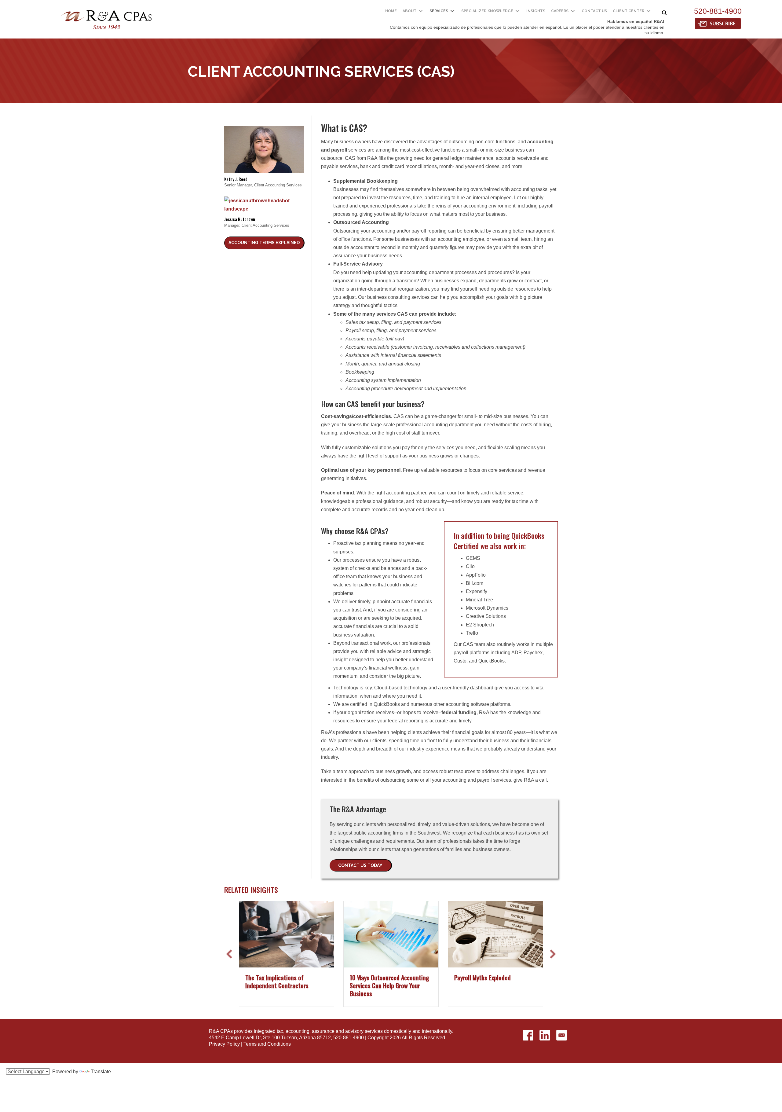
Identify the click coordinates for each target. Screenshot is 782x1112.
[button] (264, 243)
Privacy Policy (224, 1044)
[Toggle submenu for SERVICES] (452, 11)
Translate (101, 1071)
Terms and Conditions (267, 1044)
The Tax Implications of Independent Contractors (277, 981)
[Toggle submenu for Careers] (572, 11)
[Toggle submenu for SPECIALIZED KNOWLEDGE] (517, 11)
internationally (437, 1031)
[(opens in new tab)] (718, 23)
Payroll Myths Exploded (482, 977)
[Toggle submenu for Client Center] (648, 11)
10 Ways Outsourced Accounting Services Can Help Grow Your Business (389, 985)
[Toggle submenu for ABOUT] (420, 11)
